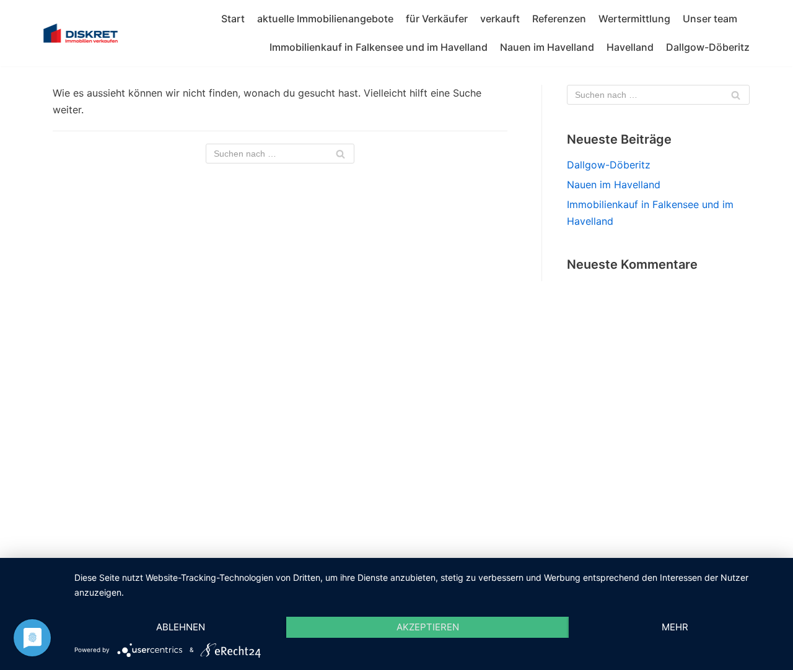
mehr (675, 627)
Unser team (710, 18)
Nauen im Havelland (547, 47)
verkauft (500, 18)
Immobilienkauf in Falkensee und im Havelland (378, 47)
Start (233, 18)
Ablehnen (180, 627)
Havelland (630, 47)
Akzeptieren (427, 627)
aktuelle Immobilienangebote (325, 18)
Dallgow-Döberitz (708, 47)
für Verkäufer (437, 18)
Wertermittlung (634, 18)
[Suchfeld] (340, 153)
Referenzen (559, 18)
